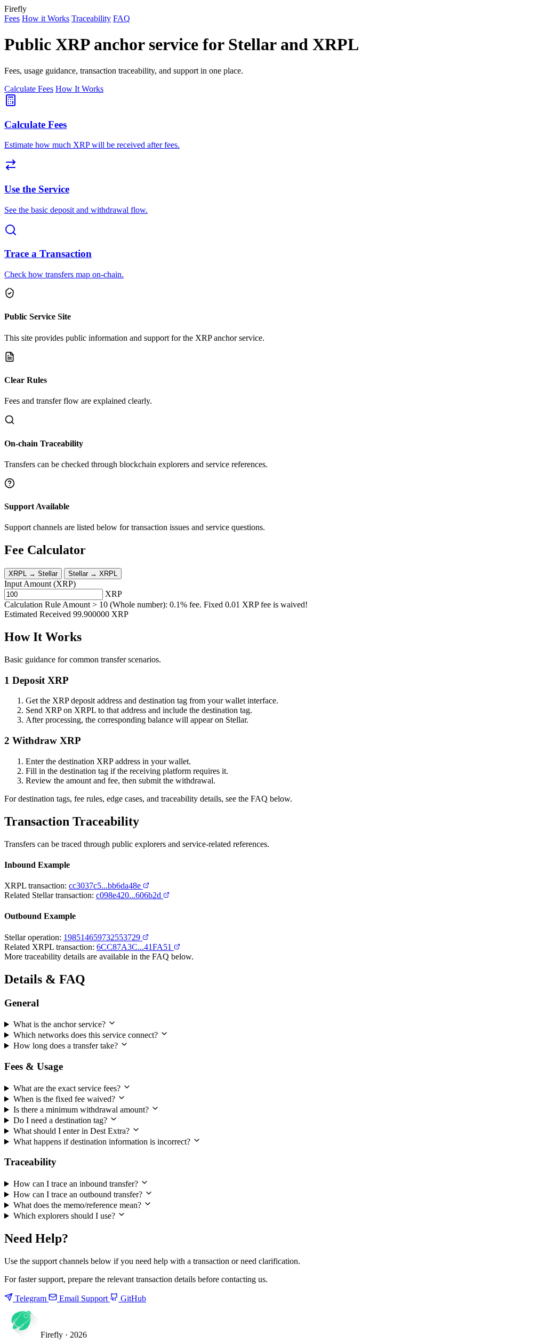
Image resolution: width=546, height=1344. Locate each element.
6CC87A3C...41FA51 (135, 946)
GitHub (132, 1298)
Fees (12, 18)
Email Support (83, 1298)
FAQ (121, 18)
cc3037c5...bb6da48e (106, 885)
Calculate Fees (28, 88)
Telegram (31, 1298)
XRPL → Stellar (33, 574)
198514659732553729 (102, 937)
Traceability (91, 18)
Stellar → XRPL (92, 574)
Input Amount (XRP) (40, 583)
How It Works (79, 88)
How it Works (45, 18)
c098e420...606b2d (129, 895)
